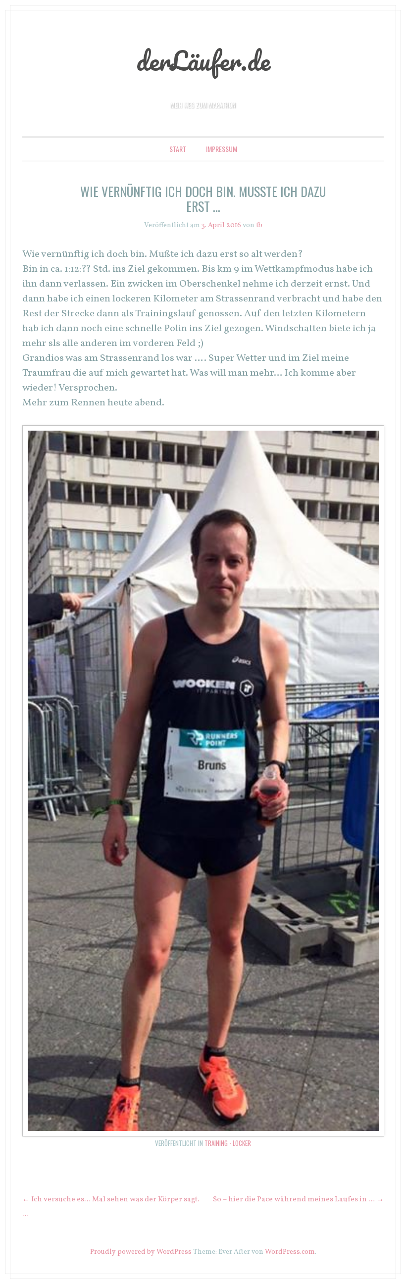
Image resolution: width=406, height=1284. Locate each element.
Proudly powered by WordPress (141, 1252)
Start (177, 149)
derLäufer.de (203, 60)
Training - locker (227, 1143)
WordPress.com (290, 1252)
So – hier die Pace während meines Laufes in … (298, 1199)
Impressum (221, 149)
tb (259, 225)
